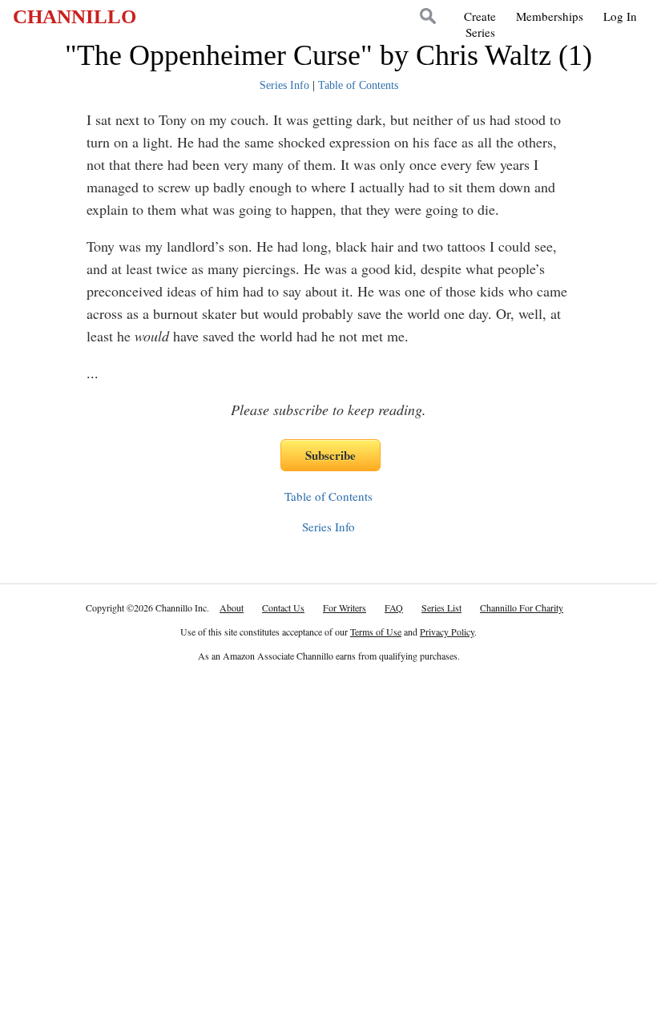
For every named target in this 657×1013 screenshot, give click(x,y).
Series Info (284, 85)
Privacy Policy (447, 631)
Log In (620, 16)
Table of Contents (358, 85)
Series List (441, 607)
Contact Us (283, 607)
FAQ (394, 607)
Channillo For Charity (521, 607)
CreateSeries (480, 24)
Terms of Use (375, 631)
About (232, 607)
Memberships (549, 16)
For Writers (344, 607)
